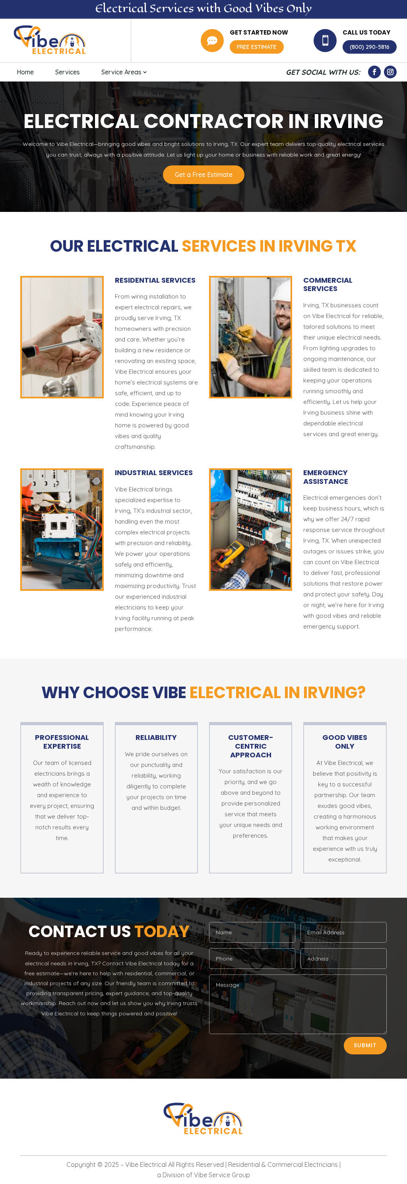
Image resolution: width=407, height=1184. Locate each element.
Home (25, 72)
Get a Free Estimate (204, 175)
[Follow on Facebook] (374, 72)
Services (67, 72)
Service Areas (121, 72)
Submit (365, 1045)
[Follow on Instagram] (390, 72)
